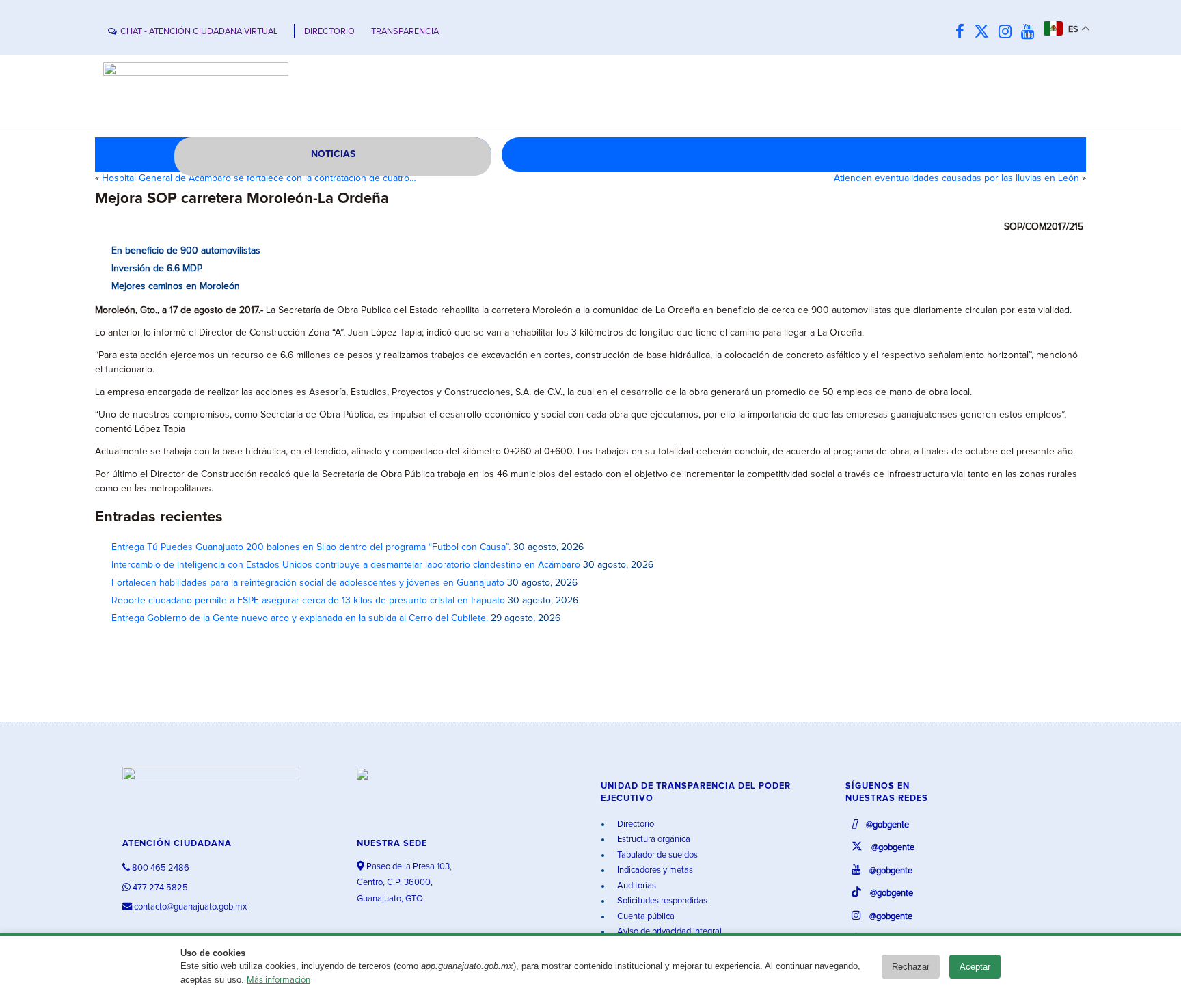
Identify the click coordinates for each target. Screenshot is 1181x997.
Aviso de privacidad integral (668, 931)
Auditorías (635, 886)
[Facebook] (963, 32)
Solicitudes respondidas (661, 901)
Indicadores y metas (654, 870)
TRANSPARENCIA (405, 31)
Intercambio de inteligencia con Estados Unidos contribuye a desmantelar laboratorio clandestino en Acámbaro (345, 565)
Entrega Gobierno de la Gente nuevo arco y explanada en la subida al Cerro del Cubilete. (299, 618)
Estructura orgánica (652, 839)
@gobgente (886, 825)
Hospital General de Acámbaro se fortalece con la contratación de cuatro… (259, 178)
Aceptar (975, 966)
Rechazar (910, 966)
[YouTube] (1031, 32)
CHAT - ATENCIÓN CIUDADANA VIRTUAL (198, 31)
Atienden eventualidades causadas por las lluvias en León (956, 178)
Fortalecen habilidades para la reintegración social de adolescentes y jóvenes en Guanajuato (307, 583)
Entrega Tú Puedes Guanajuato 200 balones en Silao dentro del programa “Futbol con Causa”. (311, 547)
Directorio (634, 824)
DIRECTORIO (329, 31)
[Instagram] (1008, 32)
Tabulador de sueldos (656, 855)
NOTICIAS (333, 154)
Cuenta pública (645, 916)
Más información (278, 980)
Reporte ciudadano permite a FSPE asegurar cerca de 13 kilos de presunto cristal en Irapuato (308, 600)
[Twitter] (985, 32)
